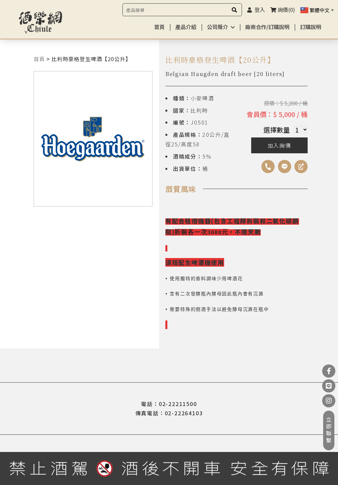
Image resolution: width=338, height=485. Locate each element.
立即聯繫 (329, 430)
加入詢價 (279, 145)
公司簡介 (217, 27)
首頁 (159, 27)
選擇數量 (276, 129)
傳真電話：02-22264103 (169, 413)
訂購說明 (310, 27)
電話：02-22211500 (169, 404)
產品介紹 (185, 27)
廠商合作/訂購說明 (267, 27)
